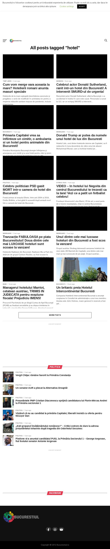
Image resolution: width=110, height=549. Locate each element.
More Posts (55, 315)
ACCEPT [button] (82, 6)
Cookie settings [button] (67, 6)
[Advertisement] (55, 18)
